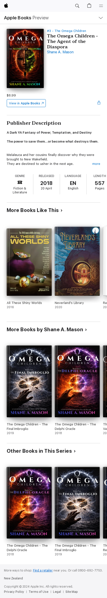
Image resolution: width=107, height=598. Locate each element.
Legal (57, 592)
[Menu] (101, 6)
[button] (77, 6)
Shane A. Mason (60, 52)
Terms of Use (39, 592)
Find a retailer (43, 570)
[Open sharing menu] (99, 103)
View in (24, 103)
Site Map (71, 592)
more (96, 164)
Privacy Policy (14, 592)
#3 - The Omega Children (66, 31)
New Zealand (13, 578)
